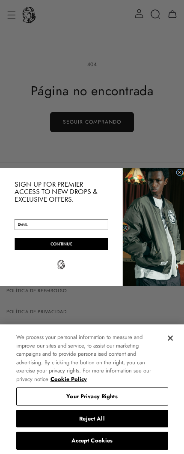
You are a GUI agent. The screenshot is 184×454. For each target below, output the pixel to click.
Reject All (91, 419)
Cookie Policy (68, 379)
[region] (92, 389)
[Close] (170, 338)
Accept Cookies (92, 440)
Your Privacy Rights (91, 396)
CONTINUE (61, 244)
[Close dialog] (180, 172)
